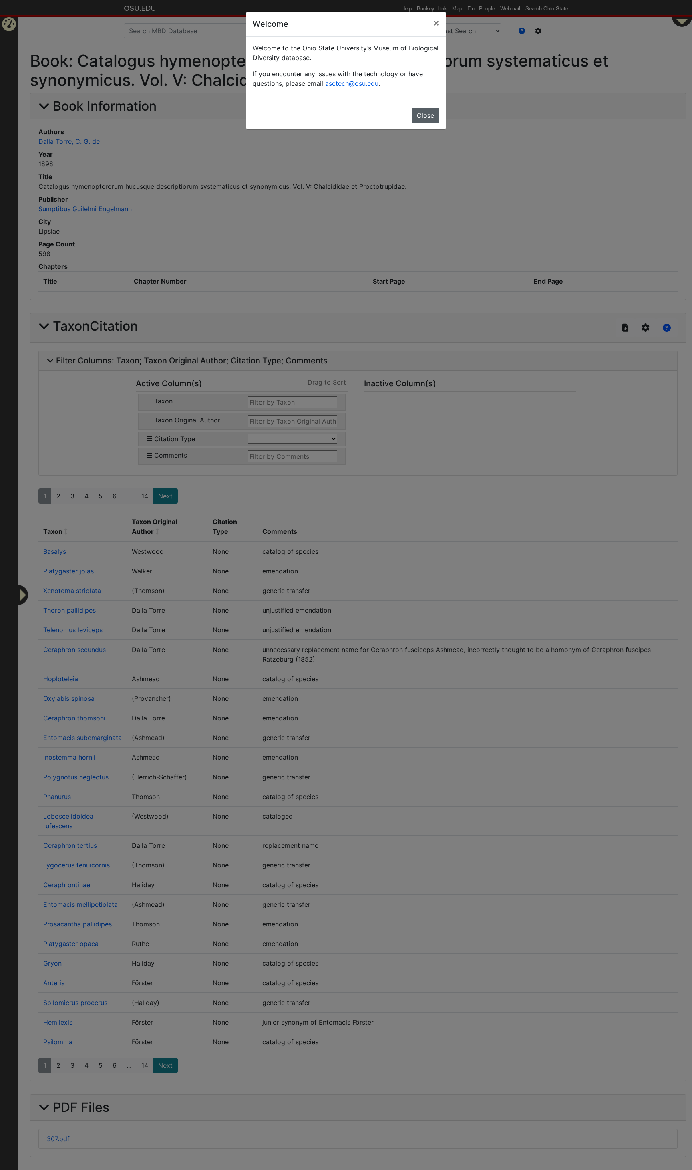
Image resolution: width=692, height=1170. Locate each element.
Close (425, 115)
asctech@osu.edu (351, 83)
